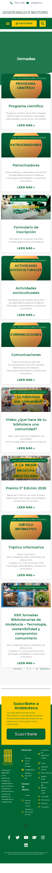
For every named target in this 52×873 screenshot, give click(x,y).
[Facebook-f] (9, 837)
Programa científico (26, 106)
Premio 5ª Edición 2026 (26, 488)
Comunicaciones (26, 355)
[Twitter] (17, 837)
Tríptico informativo (26, 547)
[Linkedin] (26, 845)
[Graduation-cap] (34, 837)
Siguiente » (45, 669)
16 (37, 669)
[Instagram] (43, 837)
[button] (8, 23)
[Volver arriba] (4, 868)
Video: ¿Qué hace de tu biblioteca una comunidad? (26, 424)
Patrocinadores (26, 165)
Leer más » (26, 125)
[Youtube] (26, 837)
